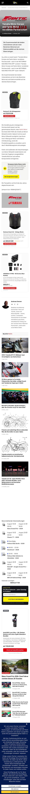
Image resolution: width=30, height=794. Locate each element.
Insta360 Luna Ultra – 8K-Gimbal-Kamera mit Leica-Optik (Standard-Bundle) (14, 634)
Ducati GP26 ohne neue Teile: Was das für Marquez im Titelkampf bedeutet (20, 713)
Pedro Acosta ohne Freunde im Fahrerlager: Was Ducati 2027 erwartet (20, 703)
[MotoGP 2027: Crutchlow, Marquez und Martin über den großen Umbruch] (6, 695)
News (4, 20)
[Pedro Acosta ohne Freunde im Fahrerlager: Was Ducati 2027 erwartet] (6, 704)
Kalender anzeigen (8, 580)
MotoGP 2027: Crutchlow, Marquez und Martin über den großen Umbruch (19, 694)
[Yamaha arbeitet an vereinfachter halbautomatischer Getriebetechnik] (15, 444)
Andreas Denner (7, 33)
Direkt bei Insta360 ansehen (15, 650)
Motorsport (5, 673)
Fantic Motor (23, 129)
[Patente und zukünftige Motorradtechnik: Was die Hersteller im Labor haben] (15, 420)
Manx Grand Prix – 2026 (15, 528)
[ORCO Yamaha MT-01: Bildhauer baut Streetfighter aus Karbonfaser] (15, 345)
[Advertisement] (14, 505)
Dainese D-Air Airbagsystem (11, 111)
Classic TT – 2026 (13, 537)
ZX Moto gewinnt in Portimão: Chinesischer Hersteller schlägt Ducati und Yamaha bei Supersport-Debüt (14, 381)
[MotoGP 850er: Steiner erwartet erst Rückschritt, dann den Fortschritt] (6, 685)
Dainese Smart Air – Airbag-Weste (13, 232)
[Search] (27, 3)
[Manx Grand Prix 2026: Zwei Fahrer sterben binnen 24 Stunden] (15, 666)
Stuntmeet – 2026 (13, 550)
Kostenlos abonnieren (16, 599)
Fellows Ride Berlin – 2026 (15, 543)
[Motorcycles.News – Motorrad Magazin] (15, 3)
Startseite (4, 7)
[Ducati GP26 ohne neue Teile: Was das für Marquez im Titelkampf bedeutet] (6, 714)
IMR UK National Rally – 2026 (16, 577)
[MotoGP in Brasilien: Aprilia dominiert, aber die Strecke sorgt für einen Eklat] (15, 395)
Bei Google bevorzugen (11, 176)
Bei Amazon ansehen (10, 243)
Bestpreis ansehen (9, 116)
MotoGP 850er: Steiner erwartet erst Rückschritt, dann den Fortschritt (19, 684)
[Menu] (3, 3)
